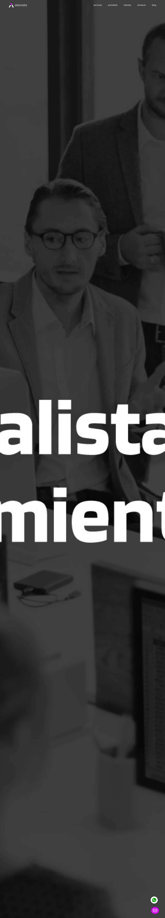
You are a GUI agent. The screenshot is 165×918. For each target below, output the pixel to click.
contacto (141, 5)
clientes (127, 5)
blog (154, 5)
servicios (98, 5)
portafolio (113, 5)
